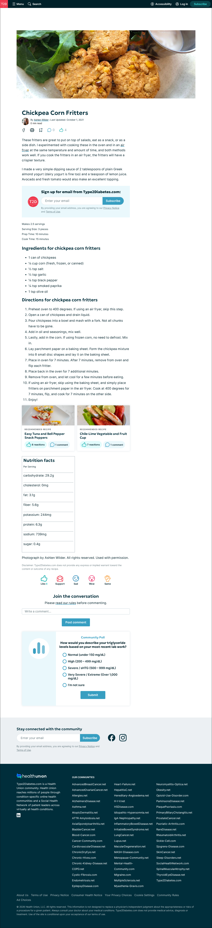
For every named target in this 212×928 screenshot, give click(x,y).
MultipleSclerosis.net (127, 880)
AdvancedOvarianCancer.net (90, 789)
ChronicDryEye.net (84, 852)
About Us (22, 895)
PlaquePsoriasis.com (169, 806)
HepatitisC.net (123, 789)
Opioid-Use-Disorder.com (172, 795)
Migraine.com (122, 874)
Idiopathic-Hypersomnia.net (131, 812)
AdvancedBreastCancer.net (89, 784)
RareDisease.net (166, 829)
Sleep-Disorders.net (168, 857)
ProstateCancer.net (168, 818)
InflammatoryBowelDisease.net (133, 823)
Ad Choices (24, 900)
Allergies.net (79, 795)
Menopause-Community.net (131, 857)
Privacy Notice (111, 208)
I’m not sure (76, 685)
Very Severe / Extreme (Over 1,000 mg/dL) (92, 676)
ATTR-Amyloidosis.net (86, 818)
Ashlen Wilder (41, 119)
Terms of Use (53, 211)
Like (42, 580)
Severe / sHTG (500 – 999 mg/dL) (92, 668)
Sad (73, 580)
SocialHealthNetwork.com (172, 863)
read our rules (65, 603)
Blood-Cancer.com (83, 835)
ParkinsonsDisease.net (170, 801)
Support (59, 580)
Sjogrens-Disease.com (170, 846)
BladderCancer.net (83, 829)
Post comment (75, 622)
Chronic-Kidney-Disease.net (89, 863)
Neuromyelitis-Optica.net (172, 784)
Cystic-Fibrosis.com (84, 874)
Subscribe (200, 4)
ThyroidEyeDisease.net (170, 874)
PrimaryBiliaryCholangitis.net (174, 812)
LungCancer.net (124, 835)
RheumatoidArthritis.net (171, 835)
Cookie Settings (144, 895)
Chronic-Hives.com (84, 857)
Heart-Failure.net (124, 784)
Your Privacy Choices (118, 895)
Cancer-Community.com (87, 840)
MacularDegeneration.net (130, 846)
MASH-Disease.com (126, 852)
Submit (93, 695)
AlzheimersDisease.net (86, 801)
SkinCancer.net (165, 852)
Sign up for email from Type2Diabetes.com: (81, 192)
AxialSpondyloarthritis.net (88, 823)
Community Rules (168, 895)
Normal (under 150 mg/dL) (86, 654)
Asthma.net (79, 806)
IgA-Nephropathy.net (127, 818)
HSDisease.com (124, 806)
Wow (90, 580)
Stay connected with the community (49, 729)
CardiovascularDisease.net (88, 846)
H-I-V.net (119, 801)
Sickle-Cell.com (166, 840)
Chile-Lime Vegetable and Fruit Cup (103, 436)
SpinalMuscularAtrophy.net (172, 869)
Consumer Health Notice (86, 895)
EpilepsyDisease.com (85, 886)
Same (106, 580)
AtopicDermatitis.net (85, 812)
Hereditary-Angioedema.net (131, 795)
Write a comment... (38, 611)
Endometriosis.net (83, 880)
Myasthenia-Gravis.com (129, 886)
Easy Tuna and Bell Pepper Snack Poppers (45, 436)
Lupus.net (120, 840)
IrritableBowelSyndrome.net (131, 829)
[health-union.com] (31, 777)
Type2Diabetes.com (168, 880)
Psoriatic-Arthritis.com (170, 823)
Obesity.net (163, 789)
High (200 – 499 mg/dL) (85, 661)
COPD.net (78, 869)
